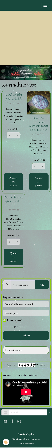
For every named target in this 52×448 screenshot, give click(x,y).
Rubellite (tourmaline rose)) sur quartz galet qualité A (38, 123)
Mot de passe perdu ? (21, 327)
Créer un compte (8, 327)
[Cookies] (6, 442)
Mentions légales (26, 434)
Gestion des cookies (26, 443)
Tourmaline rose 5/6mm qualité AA (13, 201)
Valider (26, 335)
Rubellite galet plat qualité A (13, 96)
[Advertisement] (26, 38)
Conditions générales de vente (26, 438)
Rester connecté (14, 320)
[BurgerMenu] (45, 5)
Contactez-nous (13, 350)
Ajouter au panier (13, 181)
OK (42, 284)
